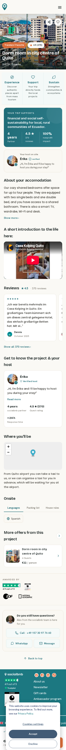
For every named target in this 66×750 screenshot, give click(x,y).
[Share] (49, 22)
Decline (33, 743)
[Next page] (59, 536)
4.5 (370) (37, 44)
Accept (33, 733)
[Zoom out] (8, 452)
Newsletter (41, 687)
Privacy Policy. (26, 713)
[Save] (58, 22)
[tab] (13, 508)
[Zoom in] (8, 446)
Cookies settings (33, 724)
